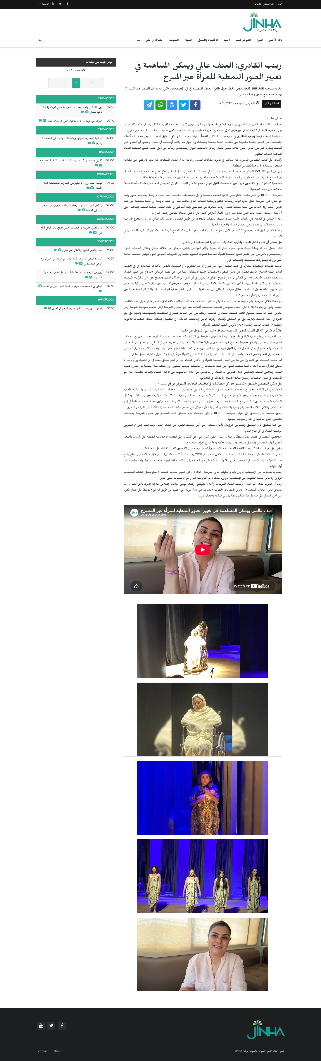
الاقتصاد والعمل (208, 41)
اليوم (260, 41)
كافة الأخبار (275, 41)
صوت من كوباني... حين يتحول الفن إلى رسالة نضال (74, 121)
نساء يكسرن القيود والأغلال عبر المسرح (82, 250)
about (58, 1052)
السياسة (174, 41)
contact (43, 1052)
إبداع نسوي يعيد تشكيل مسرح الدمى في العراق (77, 309)
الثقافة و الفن (154, 41)
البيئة (188, 41)
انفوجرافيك (243, 41)
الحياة (227, 41)
